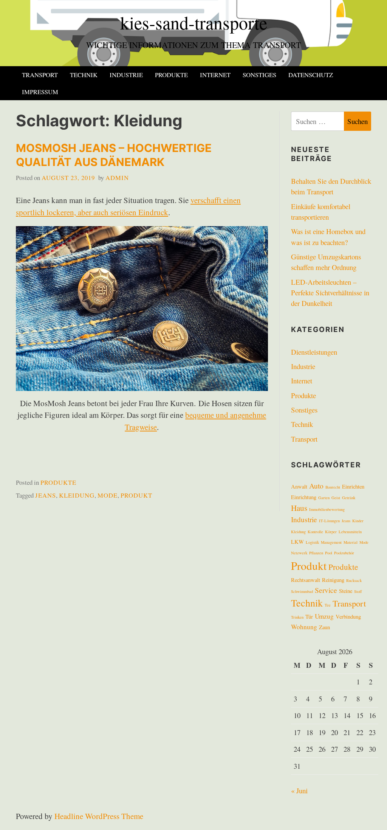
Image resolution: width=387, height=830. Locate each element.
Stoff (358, 591)
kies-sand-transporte (193, 22)
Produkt (136, 495)
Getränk (348, 497)
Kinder (358, 520)
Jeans (45, 495)
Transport (40, 74)
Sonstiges (259, 74)
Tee (328, 605)
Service (326, 590)
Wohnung (304, 626)
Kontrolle (315, 531)
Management (331, 542)
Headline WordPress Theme (98, 816)
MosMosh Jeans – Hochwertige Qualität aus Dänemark (114, 155)
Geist (335, 497)
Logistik (312, 542)
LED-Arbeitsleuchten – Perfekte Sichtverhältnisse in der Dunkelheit (330, 292)
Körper (331, 531)
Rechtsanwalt (305, 579)
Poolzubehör (344, 552)
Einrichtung (303, 497)
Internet (215, 74)
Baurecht (332, 487)
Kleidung (76, 495)
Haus (299, 508)
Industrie (126, 74)
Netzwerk (299, 552)
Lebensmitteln (350, 531)
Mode (108, 495)
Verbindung (348, 616)
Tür (309, 616)
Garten (324, 497)
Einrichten (353, 486)
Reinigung (333, 579)
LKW (297, 541)
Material (351, 542)
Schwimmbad (302, 591)
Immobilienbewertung (327, 509)
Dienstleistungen (314, 352)
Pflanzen (316, 552)
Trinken (297, 617)
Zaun (324, 627)
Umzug (324, 616)
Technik (84, 74)
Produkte (171, 74)
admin (117, 177)
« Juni (299, 790)
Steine (345, 590)
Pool (328, 552)
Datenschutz (310, 74)
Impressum (40, 91)
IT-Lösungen (329, 520)
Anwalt (299, 486)
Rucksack (354, 580)
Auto (316, 485)
